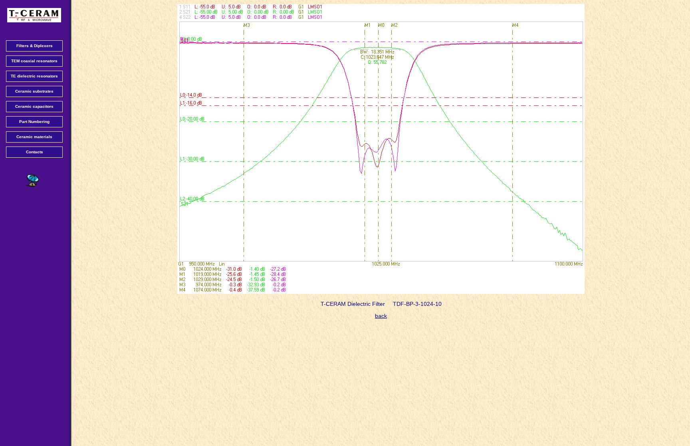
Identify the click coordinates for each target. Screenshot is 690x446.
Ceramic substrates (34, 91)
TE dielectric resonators (34, 76)
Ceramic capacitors (34, 106)
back (381, 316)
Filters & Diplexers (34, 46)
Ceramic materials (34, 137)
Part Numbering (34, 121)
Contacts (34, 152)
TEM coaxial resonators (34, 61)
